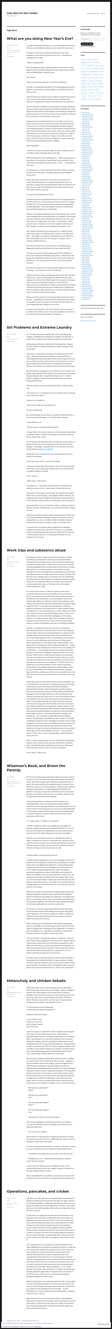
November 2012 (86, 213)
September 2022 (86, 120)
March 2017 (85, 191)
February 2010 (86, 237)
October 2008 (86, 253)
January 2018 (85, 178)
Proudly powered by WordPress (30, 1320)
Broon (90, 62)
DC (82, 68)
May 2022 (85, 125)
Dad (8, 992)
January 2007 (85, 288)
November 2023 (86, 114)
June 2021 (85, 129)
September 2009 (86, 242)
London (91, 80)
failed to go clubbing (46, 449)
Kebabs (12, 992)
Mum (14, 52)
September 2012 (86, 217)
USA (99, 96)
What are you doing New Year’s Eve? (40, 38)
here (28, 1289)
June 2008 (85, 259)
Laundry (9, 339)
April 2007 (85, 283)
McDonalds (98, 80)
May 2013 (84, 206)
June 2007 (85, 279)
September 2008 (86, 255)
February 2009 (86, 248)
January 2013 (85, 209)
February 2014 (86, 198)
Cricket (9, 1203)
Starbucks (84, 93)
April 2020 (85, 145)
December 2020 (86, 136)
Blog (8, 47)
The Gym (83, 96)
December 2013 (86, 200)
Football (94, 74)
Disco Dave (88, 68)
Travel (95, 96)
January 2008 (85, 268)
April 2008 (85, 262)
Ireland (97, 77)
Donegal (95, 68)
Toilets (90, 96)
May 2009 (85, 244)
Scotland (90, 90)
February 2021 (86, 134)
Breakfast (9, 562)
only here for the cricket (22, 13)
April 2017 (85, 189)
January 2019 (85, 167)
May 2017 (84, 187)
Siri (17, 339)
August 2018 (85, 171)
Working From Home (94, 99)
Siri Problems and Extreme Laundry (39, 327)
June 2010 (85, 229)
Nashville (100, 83)
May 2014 (84, 196)
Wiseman (15, 783)
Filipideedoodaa (86, 74)
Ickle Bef (90, 77)
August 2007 (85, 275)
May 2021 (84, 131)
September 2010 (86, 228)
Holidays (83, 77)
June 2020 (85, 142)
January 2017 (85, 195)
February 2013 (86, 207)
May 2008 (85, 261)
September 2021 (86, 127)
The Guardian (100, 93)
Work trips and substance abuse (36, 550)
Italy (101, 77)
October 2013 (85, 202)
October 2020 (86, 138)
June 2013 (84, 204)
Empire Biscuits (93, 71)
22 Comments (11, 786)
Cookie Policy (37, 1326)
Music (93, 83)
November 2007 (86, 272)
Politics (91, 86)
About (103, 13)
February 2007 (86, 286)
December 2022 (86, 118)
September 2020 (86, 140)
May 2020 (85, 143)
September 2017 (86, 182)
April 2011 (85, 218)
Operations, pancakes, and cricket (38, 1191)
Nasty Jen (9, 783)
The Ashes (91, 93)
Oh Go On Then (87, 44)
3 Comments (10, 1207)
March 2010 (85, 235)
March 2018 (85, 176)
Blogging (84, 62)
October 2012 (85, 215)
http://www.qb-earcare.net (88, 321)
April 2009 (85, 246)
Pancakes (9, 1205)
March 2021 (85, 132)
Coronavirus (16, 50)
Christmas (10, 50)
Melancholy (18, 992)
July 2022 (84, 121)
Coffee (83, 65)
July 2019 (84, 156)
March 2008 (85, 264)
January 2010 (85, 239)
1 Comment (10, 566)
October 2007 (86, 273)
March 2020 (85, 147)
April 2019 (85, 162)
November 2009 (86, 240)
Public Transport (99, 86)
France (101, 74)
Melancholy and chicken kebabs (36, 981)
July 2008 (84, 257)
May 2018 (84, 175)
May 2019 (84, 160)
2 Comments (10, 56)
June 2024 (85, 112)
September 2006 (86, 295)
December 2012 (86, 211)
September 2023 (86, 116)
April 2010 (85, 233)
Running (83, 90)
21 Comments (10, 996)
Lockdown (10, 52)
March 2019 (85, 164)
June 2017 (85, 185)
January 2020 (85, 149)
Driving (102, 68)
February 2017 (86, 193)
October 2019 (85, 154)
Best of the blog (92, 13)
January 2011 (85, 222)
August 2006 (85, 297)
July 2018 (84, 173)
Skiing (97, 90)
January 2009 (86, 250)
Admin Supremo (11, 781)
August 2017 (85, 184)
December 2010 (86, 224)
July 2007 (84, 277)
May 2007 (85, 281)
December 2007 (86, 270)
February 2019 (86, 165)
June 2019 (85, 158)
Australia (94, 59)
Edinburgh (84, 71)
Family (102, 71)
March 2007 (85, 284)
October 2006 (86, 294)
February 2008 (86, 266)
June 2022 (85, 123)
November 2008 (86, 251)
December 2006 (86, 290)
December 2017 (86, 180)
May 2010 (84, 231)
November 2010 (86, 226)
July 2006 (84, 299)
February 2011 (86, 220)
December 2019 (86, 151)
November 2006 (86, 292)
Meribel (83, 83)
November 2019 (86, 153)
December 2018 (86, 169)
